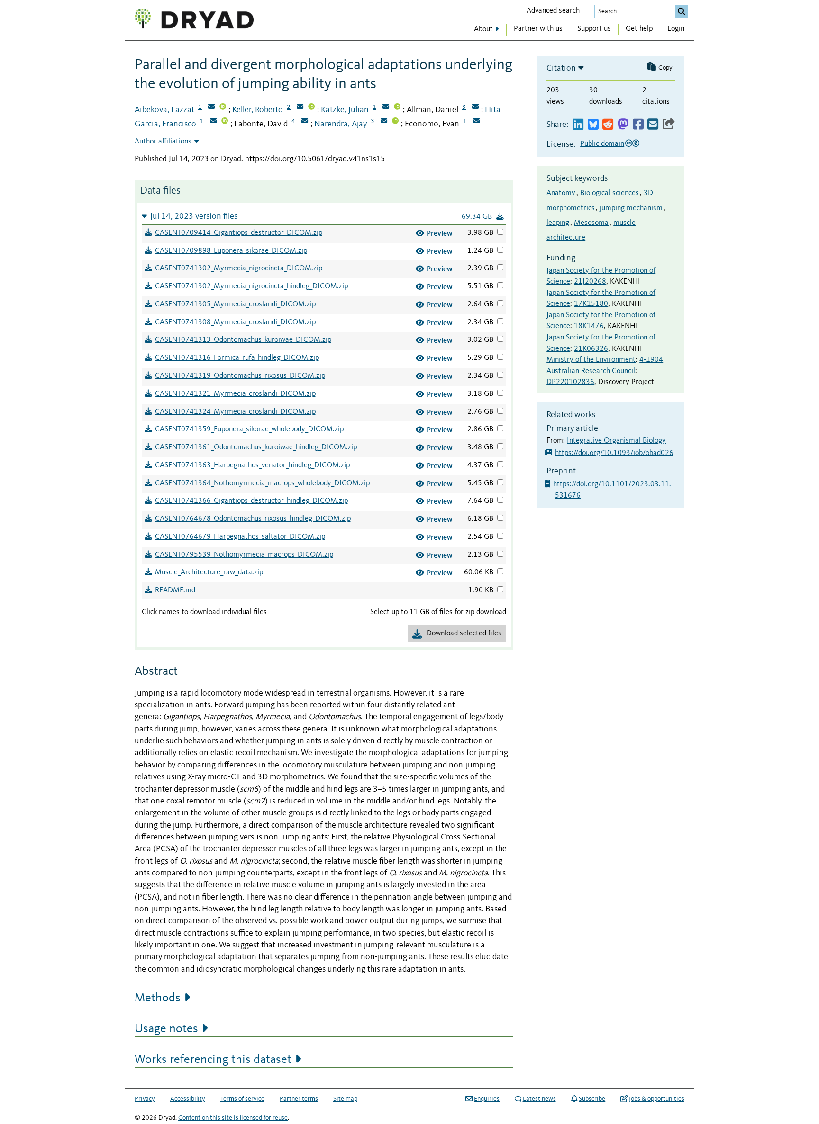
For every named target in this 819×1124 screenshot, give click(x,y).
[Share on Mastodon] (623, 125)
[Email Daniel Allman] (475, 107)
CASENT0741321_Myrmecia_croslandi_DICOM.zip (235, 394)
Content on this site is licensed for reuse (233, 1118)
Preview (440, 233)
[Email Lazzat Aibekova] (211, 107)
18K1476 (589, 326)
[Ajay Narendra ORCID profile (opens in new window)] (395, 121)
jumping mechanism (631, 208)
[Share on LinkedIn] (578, 125)
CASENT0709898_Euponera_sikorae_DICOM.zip (231, 251)
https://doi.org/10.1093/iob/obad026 (614, 453)
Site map (345, 1099)
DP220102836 (570, 382)
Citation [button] (561, 68)
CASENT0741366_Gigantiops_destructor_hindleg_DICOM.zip (251, 501)
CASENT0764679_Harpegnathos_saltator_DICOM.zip (240, 537)
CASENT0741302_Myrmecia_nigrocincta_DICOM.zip (238, 268)
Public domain (602, 144)
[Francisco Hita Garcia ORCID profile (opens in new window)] (224, 121)
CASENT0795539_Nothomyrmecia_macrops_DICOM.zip (244, 555)
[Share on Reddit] (607, 125)
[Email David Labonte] (304, 121)
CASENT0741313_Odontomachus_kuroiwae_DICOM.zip (243, 340)
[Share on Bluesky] (593, 125)
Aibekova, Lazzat (164, 110)
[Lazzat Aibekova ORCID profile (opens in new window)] (222, 107)
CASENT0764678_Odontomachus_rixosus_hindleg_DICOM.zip (253, 519)
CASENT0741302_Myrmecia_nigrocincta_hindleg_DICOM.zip (251, 286)
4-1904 (651, 360)
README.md (175, 590)
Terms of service (242, 1099)
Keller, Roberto (257, 110)
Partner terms (299, 1099)
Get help (639, 29)
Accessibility (187, 1099)
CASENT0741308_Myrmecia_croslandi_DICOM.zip (235, 322)
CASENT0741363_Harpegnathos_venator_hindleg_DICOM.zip (252, 465)
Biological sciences (609, 193)
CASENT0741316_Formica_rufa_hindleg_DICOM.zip (237, 358)
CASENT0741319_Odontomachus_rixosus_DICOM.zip (240, 376)
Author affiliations (163, 141)
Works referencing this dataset (213, 1059)
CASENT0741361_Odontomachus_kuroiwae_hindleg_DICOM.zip (256, 447)
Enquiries (487, 1099)
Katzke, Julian (345, 110)
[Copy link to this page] (669, 124)
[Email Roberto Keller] (300, 107)
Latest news (539, 1099)
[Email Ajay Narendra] (384, 121)
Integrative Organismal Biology (616, 441)
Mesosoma (591, 223)
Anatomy (560, 193)
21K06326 (591, 349)
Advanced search (553, 11)
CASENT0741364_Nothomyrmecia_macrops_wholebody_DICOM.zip (262, 483)
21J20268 (590, 281)
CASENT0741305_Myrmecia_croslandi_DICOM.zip (235, 304)
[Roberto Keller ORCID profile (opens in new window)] (311, 107)
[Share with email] (652, 125)
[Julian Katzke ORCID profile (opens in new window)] (397, 107)
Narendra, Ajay (340, 124)
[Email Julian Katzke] (385, 107)
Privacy (145, 1099)
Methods (158, 998)
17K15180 (591, 304)
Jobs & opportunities (656, 1099)
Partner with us (538, 29)
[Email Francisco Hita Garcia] (213, 121)
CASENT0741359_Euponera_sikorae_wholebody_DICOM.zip (249, 429)
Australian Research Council (590, 371)
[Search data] (681, 11)
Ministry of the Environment (591, 360)
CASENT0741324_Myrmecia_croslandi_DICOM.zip (235, 412)
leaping (557, 223)
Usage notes (166, 1029)
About (483, 29)
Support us (594, 29)
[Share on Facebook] (638, 125)
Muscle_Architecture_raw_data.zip (209, 572)
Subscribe (592, 1099)
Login (675, 29)
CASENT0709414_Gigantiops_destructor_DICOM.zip (238, 233)
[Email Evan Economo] (476, 121)
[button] (324, 216)
